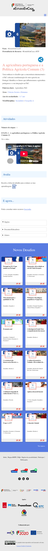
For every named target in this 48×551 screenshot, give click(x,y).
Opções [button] (7, 222)
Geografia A (29, 100)
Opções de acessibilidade (29, 457)
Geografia (27, 209)
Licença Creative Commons (24, 546)
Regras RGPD (12, 457)
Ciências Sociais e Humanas (18, 92)
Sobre (5, 457)
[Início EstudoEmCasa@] (23, 5)
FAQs (19, 457)
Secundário (20, 100)
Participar (41, 457)
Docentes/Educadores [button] (12, 229)
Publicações (24, 460)
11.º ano (22, 96)
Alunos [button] (6, 235)
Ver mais (41, 446)
